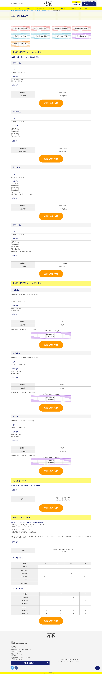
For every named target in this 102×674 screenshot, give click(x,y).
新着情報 (63, 8)
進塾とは (17, 8)
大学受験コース (41, 8)
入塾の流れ (73, 8)
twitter (12, 668)
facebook (16, 668)
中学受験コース (28, 8)
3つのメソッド (52, 8)
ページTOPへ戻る (97, 668)
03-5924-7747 (64, 659)
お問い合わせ (83, 8)
